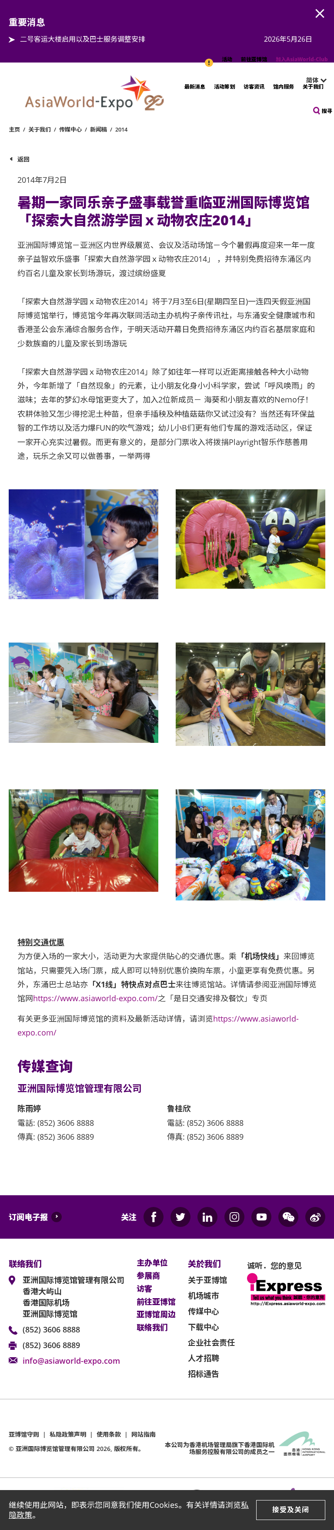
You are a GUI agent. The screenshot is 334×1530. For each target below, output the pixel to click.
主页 (14, 129)
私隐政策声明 (68, 1434)
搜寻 (327, 111)
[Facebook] (154, 1217)
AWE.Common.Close (320, 14)
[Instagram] (234, 1217)
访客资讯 (254, 86)
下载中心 (203, 1327)
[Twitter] (180, 1217)
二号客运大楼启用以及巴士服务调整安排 (82, 39)
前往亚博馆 (254, 59)
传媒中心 (70, 129)
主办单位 (152, 1263)
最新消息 (194, 86)
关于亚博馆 (207, 1280)
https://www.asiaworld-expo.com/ (95, 998)
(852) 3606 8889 (51, 1345)
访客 (144, 1289)
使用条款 (109, 1434)
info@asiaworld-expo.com (71, 1360)
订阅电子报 (28, 1217)
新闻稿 (98, 129)
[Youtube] (261, 1217)
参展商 (148, 1276)
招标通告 (203, 1373)
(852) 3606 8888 (51, 1329)
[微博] (315, 1217)
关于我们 (313, 86)
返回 (23, 159)
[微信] (288, 1217)
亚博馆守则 (24, 1434)
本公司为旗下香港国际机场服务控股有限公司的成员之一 (219, 1448)
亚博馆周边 (156, 1314)
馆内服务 (283, 86)
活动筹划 (224, 86)
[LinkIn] (207, 1217)
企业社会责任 (211, 1342)
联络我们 (152, 1327)
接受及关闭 (290, 1509)
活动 (227, 59)
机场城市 (203, 1295)
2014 (121, 129)
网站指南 (143, 1434)
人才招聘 (203, 1358)
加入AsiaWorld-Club (302, 59)
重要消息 (209, 58)
